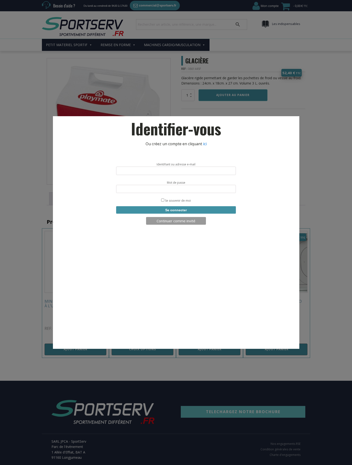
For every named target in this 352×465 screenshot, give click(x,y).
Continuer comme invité (176, 220)
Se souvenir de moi (177, 201)
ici (205, 143)
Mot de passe (176, 183)
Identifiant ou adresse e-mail (176, 164)
